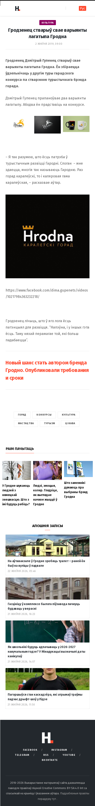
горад (22, 414)
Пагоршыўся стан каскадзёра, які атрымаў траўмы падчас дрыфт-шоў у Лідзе (45, 697)
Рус (82, 8)
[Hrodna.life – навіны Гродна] (17, 8)
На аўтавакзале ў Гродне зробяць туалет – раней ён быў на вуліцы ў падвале (46, 563)
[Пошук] (69, 8)
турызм (49, 423)
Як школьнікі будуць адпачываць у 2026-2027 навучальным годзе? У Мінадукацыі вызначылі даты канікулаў (46, 651)
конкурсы (44, 414)
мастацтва (26, 423)
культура (68, 414)
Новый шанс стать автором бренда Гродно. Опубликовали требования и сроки (47, 370)
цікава (70, 423)
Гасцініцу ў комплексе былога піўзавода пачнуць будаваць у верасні (44, 606)
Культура (48, 22)
